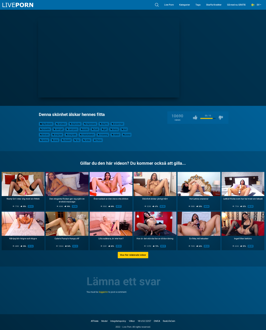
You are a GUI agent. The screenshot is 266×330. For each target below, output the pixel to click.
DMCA (157, 321)
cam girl (59, 129)
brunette (46, 129)
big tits (105, 124)
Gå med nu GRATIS (236, 4)
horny (115, 129)
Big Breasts (47, 124)
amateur (62, 124)
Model (104, 321)
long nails (72, 135)
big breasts (91, 124)
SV (257, 4)
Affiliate (95, 321)
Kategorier (184, 4)
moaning (104, 135)
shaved (67, 140)
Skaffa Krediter (214, 4)
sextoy (45, 140)
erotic (85, 129)
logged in (103, 292)
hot (125, 129)
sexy (56, 140)
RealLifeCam (169, 321)
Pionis (99, 140)
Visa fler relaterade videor (133, 255)
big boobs (76, 124)
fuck (96, 129)
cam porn (72, 129)
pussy (128, 135)
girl (105, 129)
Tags (198, 4)
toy (77, 140)
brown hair (118, 124)
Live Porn (169, 4)
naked (116, 135)
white (87, 140)
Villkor (132, 321)
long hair (58, 135)
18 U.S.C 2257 (144, 321)
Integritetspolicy (118, 321)
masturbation (88, 135)
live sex (45, 135)
